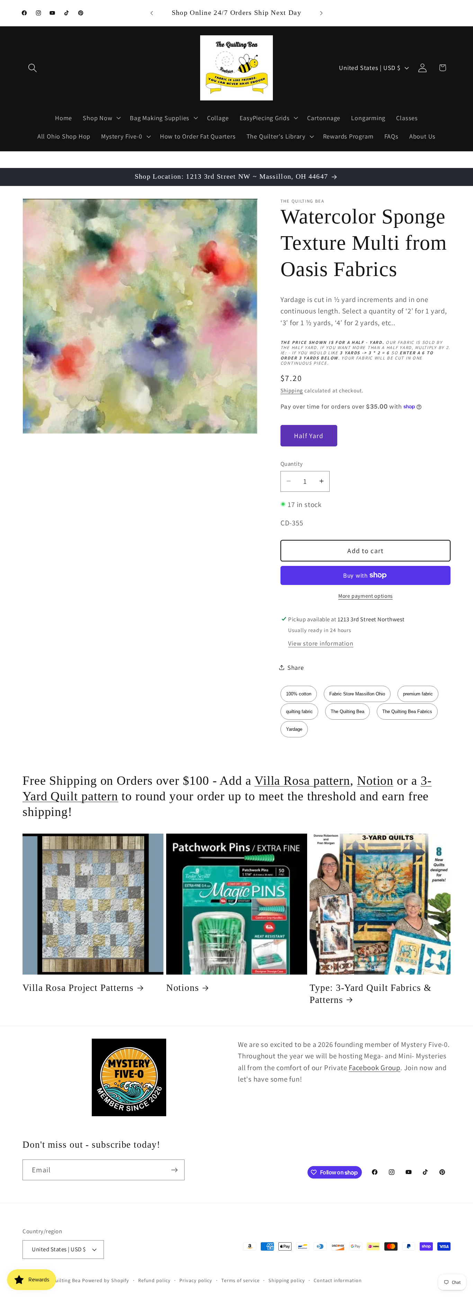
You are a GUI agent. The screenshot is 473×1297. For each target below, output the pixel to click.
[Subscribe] (174, 1170)
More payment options (365, 595)
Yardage (294, 728)
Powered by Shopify (105, 1280)
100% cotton (298, 693)
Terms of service (240, 1280)
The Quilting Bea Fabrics (407, 711)
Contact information (338, 1280)
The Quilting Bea (347, 711)
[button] (32, 68)
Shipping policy (286, 1280)
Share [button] (295, 667)
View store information (320, 643)
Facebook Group (374, 1067)
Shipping (291, 390)
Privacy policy (195, 1280)
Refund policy (154, 1280)
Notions (182, 988)
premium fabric (418, 693)
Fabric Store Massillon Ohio (357, 693)
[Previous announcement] (151, 13)
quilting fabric (299, 711)
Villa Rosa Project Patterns (78, 988)
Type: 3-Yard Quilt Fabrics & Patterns (370, 994)
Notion (375, 781)
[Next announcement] (321, 13)
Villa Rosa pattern (302, 781)
